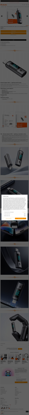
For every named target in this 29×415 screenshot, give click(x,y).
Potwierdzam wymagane (8, 218)
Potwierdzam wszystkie (20, 218)
